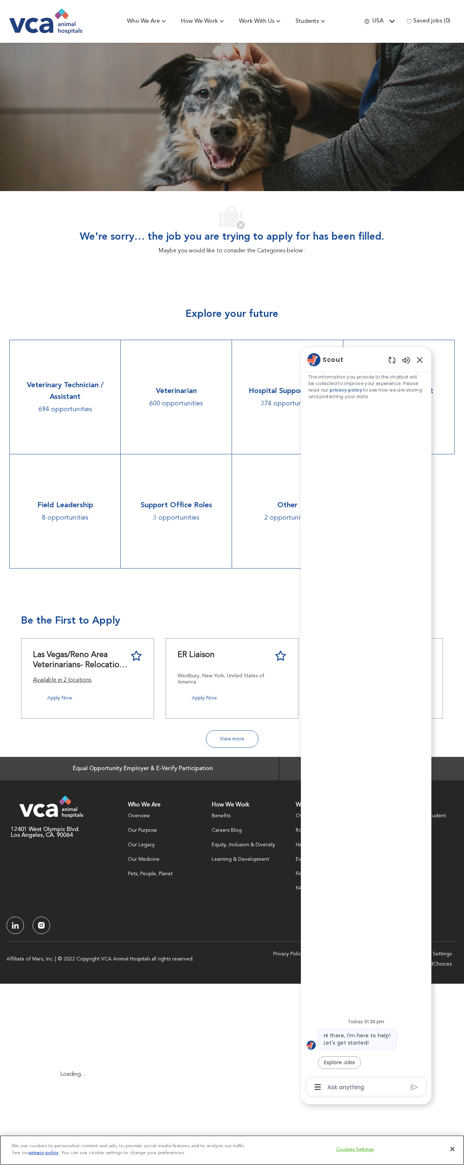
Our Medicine (144, 859)
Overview (139, 815)
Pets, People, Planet (150, 873)
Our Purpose (142, 830)
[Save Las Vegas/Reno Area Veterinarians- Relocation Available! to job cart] (136, 656)
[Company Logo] (45, 21)
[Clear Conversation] (392, 360)
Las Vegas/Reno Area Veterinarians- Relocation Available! (78, 660)
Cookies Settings (432, 954)
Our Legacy (141, 844)
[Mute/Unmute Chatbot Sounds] (406, 360)
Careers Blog (227, 830)
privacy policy (346, 390)
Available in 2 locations (62, 681)
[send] (414, 1087)
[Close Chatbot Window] (419, 360)
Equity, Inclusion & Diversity (243, 844)
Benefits (221, 815)
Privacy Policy (288, 954)
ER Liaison (196, 655)
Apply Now (59, 698)
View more (232, 738)
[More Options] (317, 1087)
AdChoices (439, 964)
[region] (366, 722)
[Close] (452, 1149)
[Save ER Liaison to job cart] (280, 656)
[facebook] (15, 925)
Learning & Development (240, 859)
